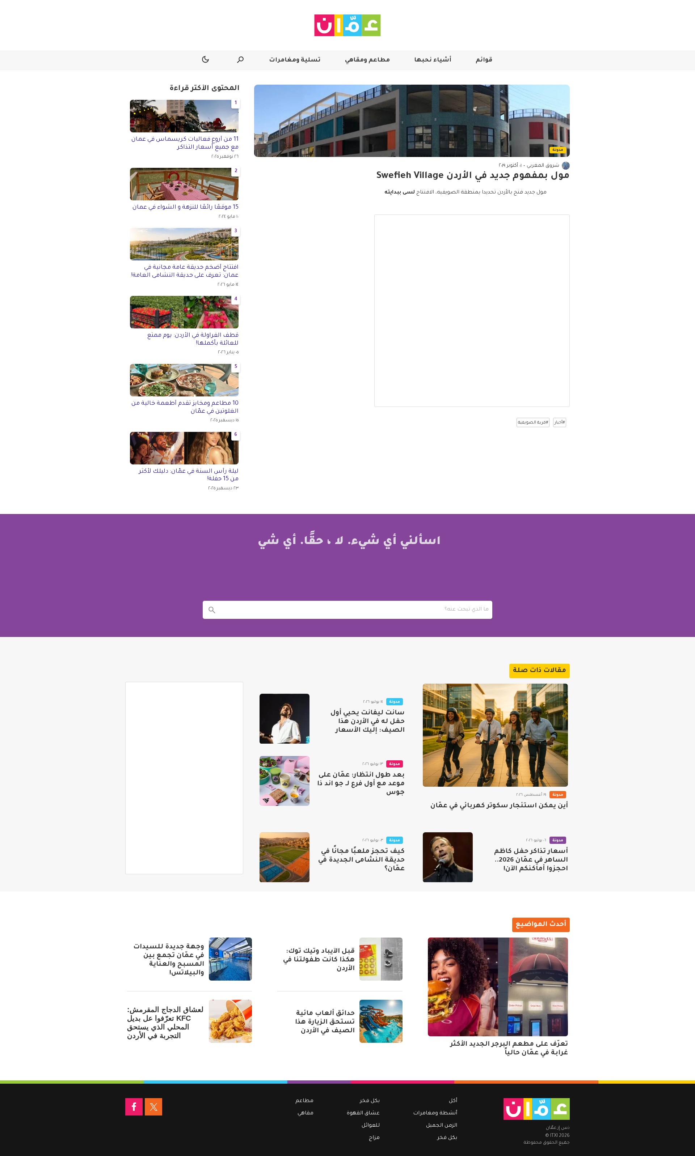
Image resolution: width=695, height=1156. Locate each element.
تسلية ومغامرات (295, 60)
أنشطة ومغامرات (435, 1114)
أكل (453, 1101)
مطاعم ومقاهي (367, 60)
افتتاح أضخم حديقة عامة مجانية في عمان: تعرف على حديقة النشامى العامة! (185, 271)
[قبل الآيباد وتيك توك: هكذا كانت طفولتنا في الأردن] (381, 959)
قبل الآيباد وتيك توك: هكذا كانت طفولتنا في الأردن (319, 960)
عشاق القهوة (363, 1114)
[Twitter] (153, 1106)
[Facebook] (134, 1106)
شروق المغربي (543, 166)
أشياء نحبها (432, 60)
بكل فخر (447, 1138)
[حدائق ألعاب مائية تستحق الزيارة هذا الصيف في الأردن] (381, 1021)
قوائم (484, 60)
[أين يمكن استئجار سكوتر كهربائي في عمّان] (495, 735)
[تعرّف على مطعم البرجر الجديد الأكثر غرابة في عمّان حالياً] (498, 987)
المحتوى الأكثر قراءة (204, 89)
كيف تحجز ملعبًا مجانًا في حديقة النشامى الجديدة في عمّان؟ (361, 860)
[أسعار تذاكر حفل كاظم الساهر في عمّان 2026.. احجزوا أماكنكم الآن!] (448, 857)
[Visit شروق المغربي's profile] (566, 166)
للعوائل (371, 1126)
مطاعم (304, 1101)
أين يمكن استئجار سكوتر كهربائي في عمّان (499, 806)
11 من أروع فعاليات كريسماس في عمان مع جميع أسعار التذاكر (185, 143)
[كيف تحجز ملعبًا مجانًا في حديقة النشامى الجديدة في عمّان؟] (284, 857)
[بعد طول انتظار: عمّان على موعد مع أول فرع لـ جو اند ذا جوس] (284, 781)
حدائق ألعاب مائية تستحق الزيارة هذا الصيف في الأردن (325, 1022)
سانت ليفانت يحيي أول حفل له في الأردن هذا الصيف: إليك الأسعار (367, 722)
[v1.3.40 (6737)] (537, 1109)
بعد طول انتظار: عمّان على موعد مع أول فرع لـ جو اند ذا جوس (361, 784)
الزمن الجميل (441, 1126)
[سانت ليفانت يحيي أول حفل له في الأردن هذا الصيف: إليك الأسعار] (284, 719)
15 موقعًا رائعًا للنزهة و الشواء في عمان (185, 207)
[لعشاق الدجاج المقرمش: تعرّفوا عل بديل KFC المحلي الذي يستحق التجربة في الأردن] (230, 1021)
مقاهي (305, 1114)
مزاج (374, 1138)
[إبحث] (212, 610)
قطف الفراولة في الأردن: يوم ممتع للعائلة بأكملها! (193, 339)
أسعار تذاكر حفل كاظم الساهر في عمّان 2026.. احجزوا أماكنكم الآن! (531, 860)
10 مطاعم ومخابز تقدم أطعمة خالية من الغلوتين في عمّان (185, 407)
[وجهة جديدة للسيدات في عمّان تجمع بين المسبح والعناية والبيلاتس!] (230, 959)
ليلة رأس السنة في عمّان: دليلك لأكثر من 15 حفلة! (189, 475)
